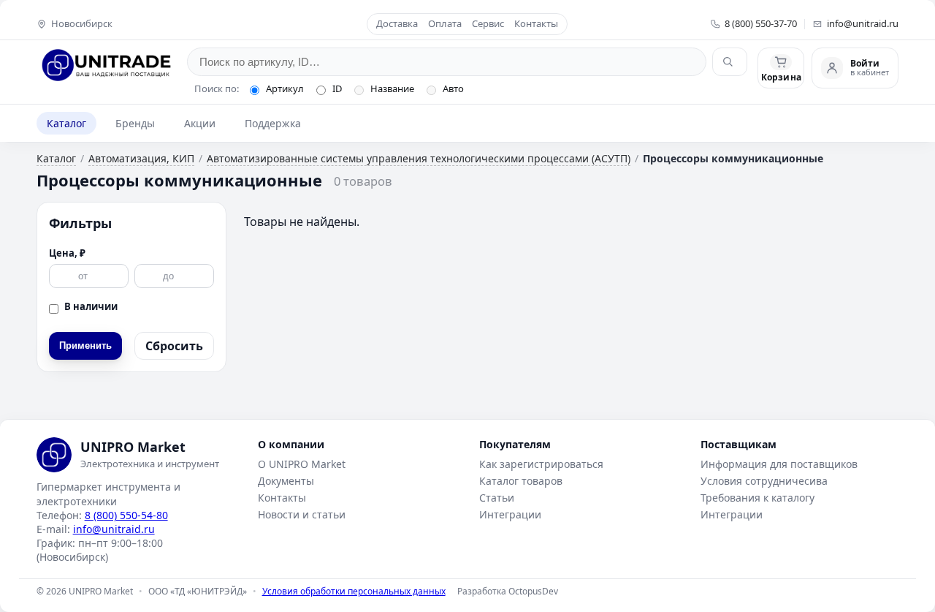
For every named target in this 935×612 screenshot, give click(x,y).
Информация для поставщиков (779, 464)
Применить (85, 345)
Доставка (397, 24)
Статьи (496, 498)
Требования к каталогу (757, 498)
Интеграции (510, 514)
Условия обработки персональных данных (354, 591)
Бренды (135, 123)
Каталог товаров (520, 481)
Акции (199, 123)
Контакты (536, 24)
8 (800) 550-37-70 (761, 24)
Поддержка (273, 123)
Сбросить (174, 346)
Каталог (66, 123)
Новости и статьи (302, 514)
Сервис (488, 24)
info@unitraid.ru (862, 24)
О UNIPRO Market (302, 464)
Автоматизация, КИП (141, 158)
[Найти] (729, 62)
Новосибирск (81, 24)
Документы (286, 481)
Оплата (445, 24)
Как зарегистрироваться (541, 464)
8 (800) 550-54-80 (126, 515)
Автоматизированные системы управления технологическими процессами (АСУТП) (418, 158)
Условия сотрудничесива (764, 481)
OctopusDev (533, 591)
